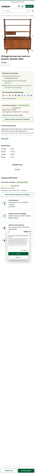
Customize (18, 257)
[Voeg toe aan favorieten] (32, 50)
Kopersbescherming (11, 78)
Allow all (18, 253)
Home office (17, 16)
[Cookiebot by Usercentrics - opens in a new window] (23, 231)
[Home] (8, 6)
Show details (23, 250)
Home (2, 16)
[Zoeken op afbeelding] (28, 11)
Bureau (25, 16)
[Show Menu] (33, 11)
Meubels (9, 16)
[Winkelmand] (19, 6)
